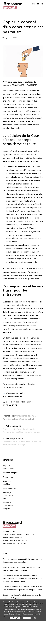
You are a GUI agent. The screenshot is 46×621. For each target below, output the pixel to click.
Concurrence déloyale (25, 416)
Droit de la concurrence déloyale (8, 506)
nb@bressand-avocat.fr (14, 396)
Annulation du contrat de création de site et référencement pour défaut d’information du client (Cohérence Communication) (23, 579)
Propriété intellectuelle (25, 419)
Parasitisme (8, 419)
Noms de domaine (10, 488)
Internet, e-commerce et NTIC (8, 496)
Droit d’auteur (8, 477)
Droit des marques (10, 473)
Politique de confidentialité (31, 614)
